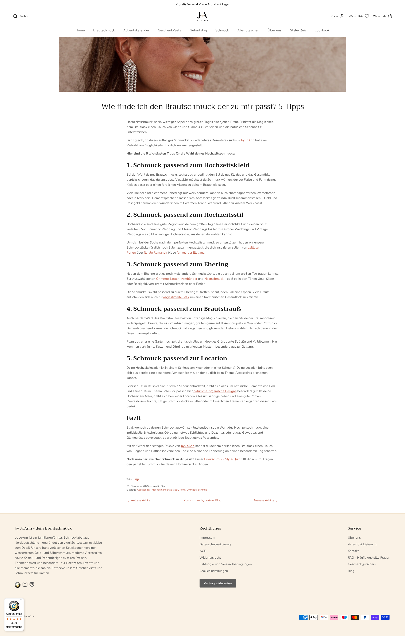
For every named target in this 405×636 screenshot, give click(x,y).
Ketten (175, 279)
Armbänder (189, 279)
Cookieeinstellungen (214, 571)
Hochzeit (157, 489)
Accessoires (144, 489)
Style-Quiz (298, 30)
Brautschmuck (104, 30)
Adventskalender (136, 30)
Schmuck (222, 30)
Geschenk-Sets (169, 30)
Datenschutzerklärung (215, 544)
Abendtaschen (248, 30)
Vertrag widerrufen (218, 583)
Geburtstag (198, 30)
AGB (203, 551)
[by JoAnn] (202, 16)
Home (80, 30)
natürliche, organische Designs (214, 391)
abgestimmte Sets (176, 297)
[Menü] (21, 600)
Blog (351, 571)
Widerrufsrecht (210, 557)
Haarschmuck (214, 279)
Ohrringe (162, 279)
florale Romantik (155, 252)
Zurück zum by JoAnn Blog (202, 500)
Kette (182, 489)
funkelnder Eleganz (190, 252)
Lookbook (322, 30)
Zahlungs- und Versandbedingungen (226, 564)
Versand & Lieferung (362, 544)
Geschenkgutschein (362, 564)
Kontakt (353, 551)
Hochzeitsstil (170, 489)
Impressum (207, 537)
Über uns (275, 30)
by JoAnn (247, 140)
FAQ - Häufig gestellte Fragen (369, 557)
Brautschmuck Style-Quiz (222, 459)
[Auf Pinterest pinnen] (137, 479)
